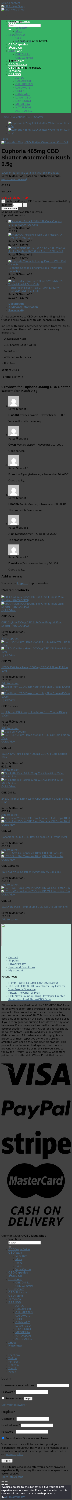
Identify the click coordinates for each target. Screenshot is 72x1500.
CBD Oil (16, 47)
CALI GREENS (24, 84)
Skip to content (10, 3)
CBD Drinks (22, 54)
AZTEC (19, 77)
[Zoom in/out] (6, 1481)
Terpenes (14, 70)
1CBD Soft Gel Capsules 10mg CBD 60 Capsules (31, 871)
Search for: (15, 1239)
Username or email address (18, 1385)
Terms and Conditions (21, 967)
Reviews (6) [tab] (16, 310)
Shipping (13, 960)
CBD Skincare (17, 64)
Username (8, 1418)
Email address (10, 1425)
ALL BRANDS (23, 110)
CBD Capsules (18, 44)
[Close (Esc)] (2, 1481)
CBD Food (15, 51)
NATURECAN (23, 107)
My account (15, 970)
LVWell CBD (23, 97)
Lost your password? (14, 1404)
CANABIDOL (23, 81)
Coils (18, 37)
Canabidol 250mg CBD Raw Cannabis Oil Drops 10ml (34, 837)
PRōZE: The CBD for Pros (24, 992)
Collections (18, 117)
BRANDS (14, 74)
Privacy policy (16, 1496)
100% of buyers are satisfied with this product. (30, 172)
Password (8, 1392)
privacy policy (14, 1454)
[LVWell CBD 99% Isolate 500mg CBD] (39, 126)
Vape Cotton (23, 41)
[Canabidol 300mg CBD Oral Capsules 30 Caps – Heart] (39, 133)
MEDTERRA (22, 104)
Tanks (18, 34)
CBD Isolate (16, 61)
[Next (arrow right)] (6, 1484)
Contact (13, 957)
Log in (28, 1398)
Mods (18, 31)
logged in (22, 583)
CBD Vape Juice (19, 21)
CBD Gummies (24, 57)
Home (5, 117)
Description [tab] (16, 303)
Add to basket (10, 208)
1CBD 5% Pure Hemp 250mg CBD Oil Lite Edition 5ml (34, 906)
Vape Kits (21, 28)
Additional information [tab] (23, 307)
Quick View (8, 610)
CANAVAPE (22, 87)
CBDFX (19, 91)
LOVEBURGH (23, 101)
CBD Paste (15, 67)
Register (7, 1460)
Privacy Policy (17, 964)
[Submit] (9, 29)
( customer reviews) (14, 179)
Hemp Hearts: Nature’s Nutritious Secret (33, 982)
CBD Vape (15, 24)
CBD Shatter (35, 117)
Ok (6, 1496)
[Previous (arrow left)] (2, 1484)
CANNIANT (22, 94)
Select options (10, 638)
